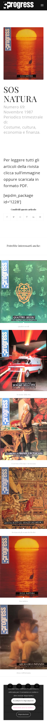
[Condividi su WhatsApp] (20, 217)
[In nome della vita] (23, 360)
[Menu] (42, 5)
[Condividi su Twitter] (13, 217)
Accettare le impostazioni (23, 701)
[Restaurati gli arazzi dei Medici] (23, 498)
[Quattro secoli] (23, 291)
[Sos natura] (23, 567)
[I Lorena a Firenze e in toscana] (23, 429)
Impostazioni (23, 714)
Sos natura (23, 601)
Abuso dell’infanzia (23, 673)
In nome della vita (23, 394)
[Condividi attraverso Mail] (40, 217)
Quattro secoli (23, 326)
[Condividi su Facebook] (7, 217)
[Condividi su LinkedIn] (33, 217)
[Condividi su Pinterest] (27, 217)
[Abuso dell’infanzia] (23, 637)
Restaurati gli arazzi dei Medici (23, 532)
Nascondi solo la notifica (23, 707)
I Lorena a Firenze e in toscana (23, 463)
